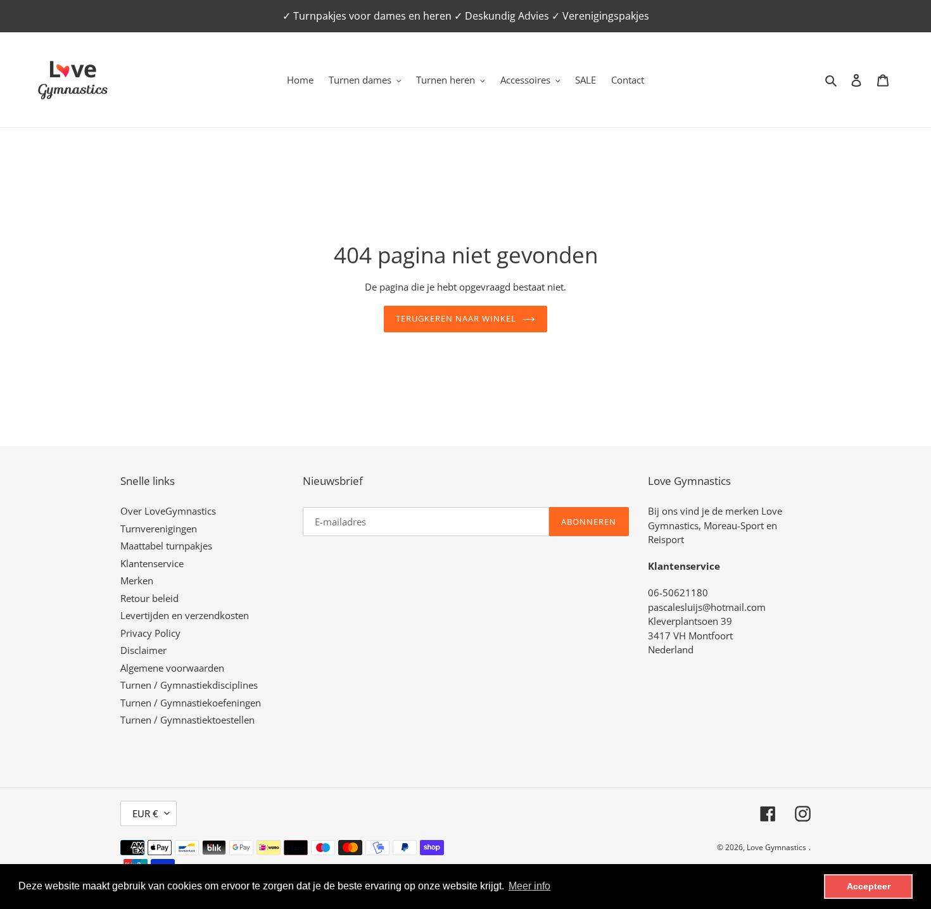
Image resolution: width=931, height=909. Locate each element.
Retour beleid (149, 598)
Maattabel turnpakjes (166, 545)
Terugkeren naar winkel (456, 318)
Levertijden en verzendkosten (184, 615)
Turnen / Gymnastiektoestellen (187, 719)
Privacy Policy (150, 633)
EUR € (145, 813)
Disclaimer (143, 650)
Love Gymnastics (776, 847)
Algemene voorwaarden (172, 667)
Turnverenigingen (158, 528)
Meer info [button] (529, 886)
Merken (136, 580)
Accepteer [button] (868, 886)
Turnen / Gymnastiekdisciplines (189, 685)
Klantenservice (152, 563)
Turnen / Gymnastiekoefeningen (190, 702)
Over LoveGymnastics (168, 511)
